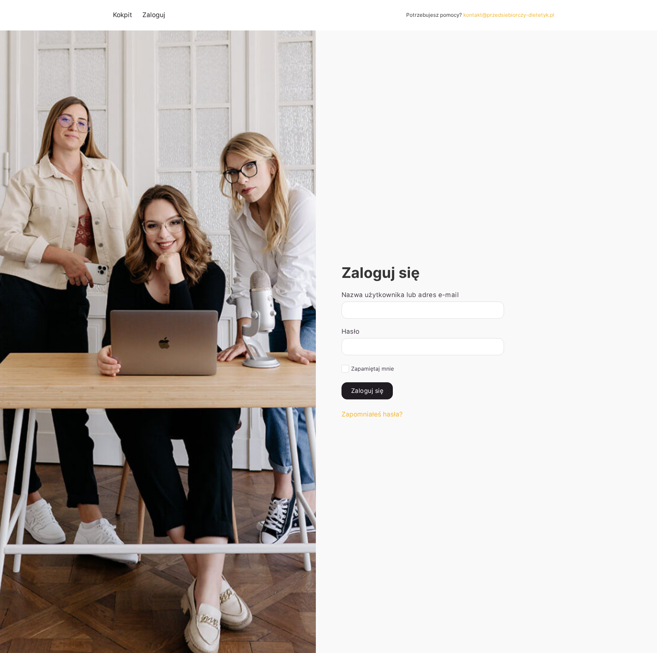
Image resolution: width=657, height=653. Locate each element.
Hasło (351, 331)
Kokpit (122, 15)
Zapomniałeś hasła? (372, 414)
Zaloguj (153, 15)
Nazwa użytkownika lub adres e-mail (400, 295)
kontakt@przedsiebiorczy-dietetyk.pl (508, 15)
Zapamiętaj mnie (372, 368)
